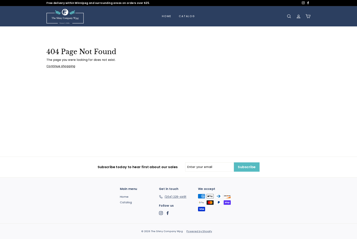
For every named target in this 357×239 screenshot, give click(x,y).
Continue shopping (60, 66)
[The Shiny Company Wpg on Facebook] (168, 213)
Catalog (187, 16)
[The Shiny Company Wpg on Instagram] (161, 213)
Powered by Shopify (199, 231)
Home (166, 16)
